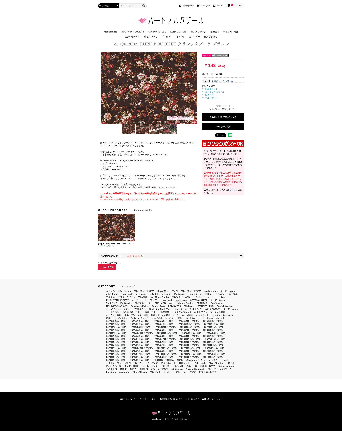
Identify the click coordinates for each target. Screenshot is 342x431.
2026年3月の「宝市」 (116, 324)
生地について (150, 36)
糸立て (133, 369)
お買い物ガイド (132, 36)
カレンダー (194, 36)
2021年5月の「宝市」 (189, 357)
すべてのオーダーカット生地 (199, 318)
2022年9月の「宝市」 (167, 348)
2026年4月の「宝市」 (213, 321)
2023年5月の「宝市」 (213, 342)
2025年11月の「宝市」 (215, 324)
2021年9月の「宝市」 (217, 354)
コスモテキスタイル (223, 81)
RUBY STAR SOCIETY (132, 32)
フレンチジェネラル (181, 297)
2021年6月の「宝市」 (165, 357)
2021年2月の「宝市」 (140, 360)
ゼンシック (199, 297)
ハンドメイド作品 (159, 369)
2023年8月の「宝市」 (140, 342)
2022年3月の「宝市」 (189, 351)
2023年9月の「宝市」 (116, 342)
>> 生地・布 (208, 95)
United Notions (226, 366)
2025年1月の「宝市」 (213, 330)
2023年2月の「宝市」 (165, 345)
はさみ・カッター (151, 366)
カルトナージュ (113, 363)
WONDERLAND (206, 306)
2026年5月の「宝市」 (189, 321)
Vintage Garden (185, 303)
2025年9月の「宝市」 (142, 327)
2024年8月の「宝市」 (217, 333)
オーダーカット (227, 291)
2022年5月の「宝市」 (140, 351)
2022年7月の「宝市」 (215, 348)
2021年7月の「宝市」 (140, 357)
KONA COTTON (178, 32)
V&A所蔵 (142, 297)
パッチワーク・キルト (219, 360)
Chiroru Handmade (195, 369)
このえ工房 (111, 369)
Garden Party (158, 306)
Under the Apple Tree (160, 309)
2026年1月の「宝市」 (165, 324)
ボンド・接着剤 (131, 366)
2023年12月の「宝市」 (166, 339)
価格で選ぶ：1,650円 (167, 291)
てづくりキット (168, 363)
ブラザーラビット (126, 297)
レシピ (167, 372)
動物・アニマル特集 (160, 315)
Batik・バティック (140, 318)
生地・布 (110, 291)
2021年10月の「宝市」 (192, 354)
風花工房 (143, 369)
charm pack (127, 294)
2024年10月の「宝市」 (168, 333)
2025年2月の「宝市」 (189, 330)
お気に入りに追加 (223, 127)
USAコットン (124, 291)
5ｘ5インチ (111, 303)
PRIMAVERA (174, 306)
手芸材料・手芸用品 (164, 360)
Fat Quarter (180, 294)
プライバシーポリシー (147, 399)
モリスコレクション (214, 294)
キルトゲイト (200, 312)
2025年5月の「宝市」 (116, 330)
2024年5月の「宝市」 (165, 336)
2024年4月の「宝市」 (189, 336)
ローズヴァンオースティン (119, 309)
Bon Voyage (217, 303)
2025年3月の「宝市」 (165, 330)
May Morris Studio (159, 297)
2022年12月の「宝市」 (214, 345)
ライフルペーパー (143, 303)
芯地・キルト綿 (113, 366)
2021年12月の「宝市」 (141, 354)
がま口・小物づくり (134, 363)
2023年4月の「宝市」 (116, 345)
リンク (219, 399)
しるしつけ (177, 366)
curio (171, 303)
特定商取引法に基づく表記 (171, 399)
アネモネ (110, 297)
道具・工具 (191, 366)
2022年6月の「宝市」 (116, 351)
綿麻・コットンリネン (117, 318)
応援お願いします (207, 372)
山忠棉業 (165, 312)
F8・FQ (153, 300)
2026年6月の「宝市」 (165, 321)
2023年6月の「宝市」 (189, 342)
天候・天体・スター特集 (136, 315)
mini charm (111, 294)
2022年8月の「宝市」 (191, 348)
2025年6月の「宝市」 (214, 327)
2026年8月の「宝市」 (116, 321)
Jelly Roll (153, 294)
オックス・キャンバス (222, 315)
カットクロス (195, 294)
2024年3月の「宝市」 (213, 336)
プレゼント (166, 36)
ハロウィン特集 (113, 315)
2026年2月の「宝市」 (140, 324)
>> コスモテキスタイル (213, 92)
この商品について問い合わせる (223, 117)
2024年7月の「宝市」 (116, 336)
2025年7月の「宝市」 (190, 327)
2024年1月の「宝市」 (140, 339)
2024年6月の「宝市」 (140, 336)
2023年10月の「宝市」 (216, 339)
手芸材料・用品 (230, 32)
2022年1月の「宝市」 (116, 354)
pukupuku (124, 372)
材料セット (184, 363)
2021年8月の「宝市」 (116, 357)
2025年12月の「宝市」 (190, 324)
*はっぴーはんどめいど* (219, 369)
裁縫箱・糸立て (207, 366)
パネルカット (202, 315)
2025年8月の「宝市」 (166, 327)
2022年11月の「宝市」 (117, 348)
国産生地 (214, 32)
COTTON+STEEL (157, 32)
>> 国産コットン (210, 89)
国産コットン (151, 312)
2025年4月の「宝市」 (140, 330)
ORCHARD (160, 303)
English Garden (225, 306)
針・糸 (166, 366)
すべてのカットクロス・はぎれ (167, 318)
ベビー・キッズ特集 (183, 315)
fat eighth (166, 294)
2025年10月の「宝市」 (117, 327)
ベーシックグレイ (216, 297)
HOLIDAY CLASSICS (116, 306)
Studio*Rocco (140, 372)
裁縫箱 (123, 369)
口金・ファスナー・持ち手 (221, 363)
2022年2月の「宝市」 (213, 351)
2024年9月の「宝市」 (192, 333)
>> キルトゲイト (210, 98)
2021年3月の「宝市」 (116, 360)
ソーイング (152, 363)
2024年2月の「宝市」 (116, 339)
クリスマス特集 (217, 312)
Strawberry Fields (139, 306)
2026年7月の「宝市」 (140, 321)
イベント (180, 36)
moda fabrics (110, 32)
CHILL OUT (195, 309)
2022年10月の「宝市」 (143, 348)
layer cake (141, 294)
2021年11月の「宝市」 (167, 354)
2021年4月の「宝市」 (213, 357)
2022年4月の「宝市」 (165, 351)
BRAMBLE (202, 303)
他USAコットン (198, 32)
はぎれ (177, 372)
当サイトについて (127, 399)
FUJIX (180, 360)
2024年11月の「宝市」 (143, 333)
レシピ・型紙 (199, 363)
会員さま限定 (210, 36)
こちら (232, 190)
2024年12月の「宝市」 (117, 333)
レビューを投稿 (107, 267)
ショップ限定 (189, 372)
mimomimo (177, 369)
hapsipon (111, 372)
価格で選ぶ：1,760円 (191, 291)
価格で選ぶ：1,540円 (144, 291)
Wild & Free (140, 309)
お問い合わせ (207, 399)
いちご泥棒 (232, 294)
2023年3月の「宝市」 (140, 345)
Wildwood (189, 306)
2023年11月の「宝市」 (191, 339)
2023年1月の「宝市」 (189, 345)
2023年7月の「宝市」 (165, 342)
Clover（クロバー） (196, 360)
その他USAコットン (132, 312)
